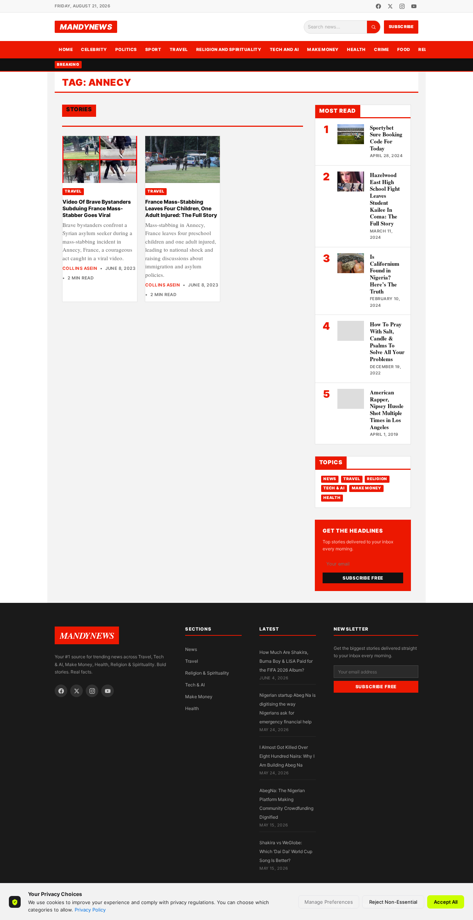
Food (403, 49)
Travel (179, 49)
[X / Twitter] (390, 6)
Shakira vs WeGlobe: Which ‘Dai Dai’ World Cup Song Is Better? (285, 851)
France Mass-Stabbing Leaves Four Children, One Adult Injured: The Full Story (181, 208)
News (329, 478)
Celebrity (94, 49)
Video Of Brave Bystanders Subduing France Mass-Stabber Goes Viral (96, 208)
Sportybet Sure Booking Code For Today (386, 137)
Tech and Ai (284, 49)
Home (66, 49)
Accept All (445, 902)
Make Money (323, 49)
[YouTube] (413, 6)
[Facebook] (378, 6)
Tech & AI (334, 488)
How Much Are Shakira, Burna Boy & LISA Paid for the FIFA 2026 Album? (286, 661)
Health (356, 49)
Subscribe (401, 26)
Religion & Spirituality (207, 673)
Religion (377, 478)
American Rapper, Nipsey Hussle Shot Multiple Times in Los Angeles (387, 409)
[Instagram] (402, 6)
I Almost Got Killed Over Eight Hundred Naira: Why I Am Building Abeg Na (286, 756)
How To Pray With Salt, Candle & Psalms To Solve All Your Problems (387, 341)
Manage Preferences (328, 902)
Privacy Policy (90, 910)
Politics (126, 49)
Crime (381, 49)
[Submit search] (373, 27)
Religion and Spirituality (229, 49)
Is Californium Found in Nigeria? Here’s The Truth (384, 273)
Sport (153, 49)
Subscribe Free (363, 578)
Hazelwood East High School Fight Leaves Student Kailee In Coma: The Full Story (385, 199)
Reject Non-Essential (393, 902)
